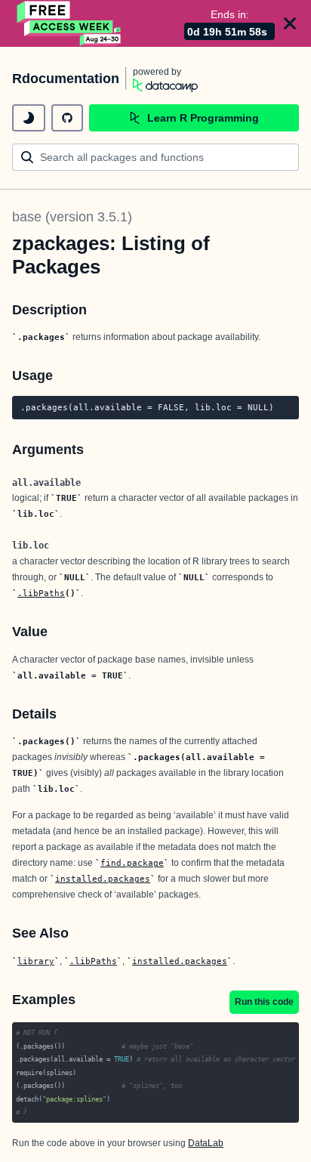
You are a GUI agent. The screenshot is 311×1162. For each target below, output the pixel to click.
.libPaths (41, 593)
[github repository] (67, 117)
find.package (132, 862)
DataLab (205, 1143)
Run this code (264, 1002)
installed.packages (102, 878)
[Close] (290, 23)
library (35, 961)
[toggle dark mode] (28, 117)
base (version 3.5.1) (72, 216)
